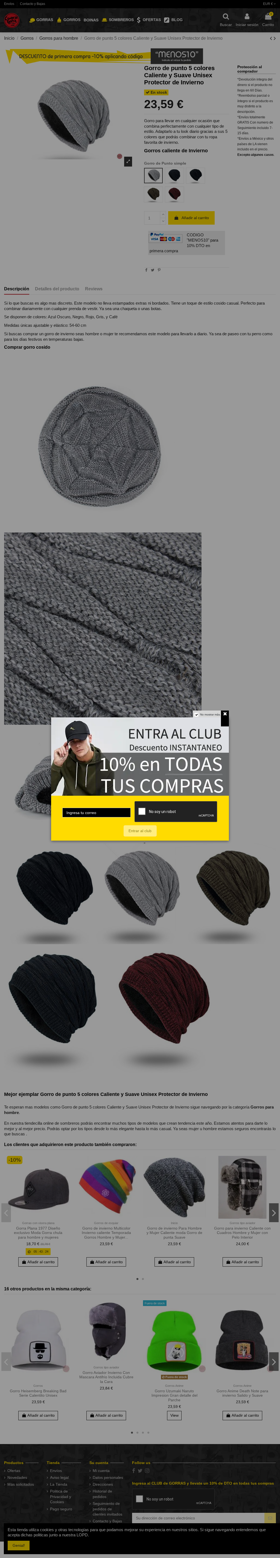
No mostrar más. (210, 714)
